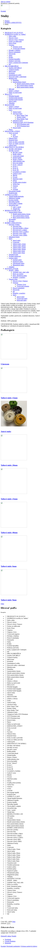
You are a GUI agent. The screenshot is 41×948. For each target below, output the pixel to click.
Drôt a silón (12, 36)
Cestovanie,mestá (18, 156)
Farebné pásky (17, 260)
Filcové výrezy (13, 38)
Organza (11, 45)
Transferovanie (13, 254)
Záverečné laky (13, 205)
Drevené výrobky (14, 224)
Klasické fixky (13, 140)
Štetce (11, 129)
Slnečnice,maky (18, 179)
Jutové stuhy (13, 101)
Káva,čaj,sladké (18, 163)
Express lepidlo (13, 200)
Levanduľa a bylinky (19, 172)
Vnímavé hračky (14, 69)
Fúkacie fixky (13, 138)
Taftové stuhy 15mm (19, 244)
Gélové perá (12, 145)
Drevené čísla (17, 226)
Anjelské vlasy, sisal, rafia (21, 272)
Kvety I (15, 166)
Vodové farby (17, 112)
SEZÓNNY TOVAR (11, 268)
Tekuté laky (16, 209)
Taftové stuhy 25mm (19, 247)
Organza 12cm (17, 47)
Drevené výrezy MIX (19, 233)
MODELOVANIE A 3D (12, 210)
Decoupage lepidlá (14, 191)
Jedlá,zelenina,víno (19, 161)
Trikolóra (12, 103)
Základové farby (18, 121)
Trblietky (11, 267)
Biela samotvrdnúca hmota (25, 87)
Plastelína (16, 80)
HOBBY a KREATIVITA (13, 22)
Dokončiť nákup (6, 936)
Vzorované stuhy (22, 298)
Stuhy (10, 55)
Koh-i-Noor (12, 43)
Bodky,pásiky (17, 154)
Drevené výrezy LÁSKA (21, 231)
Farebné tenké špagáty (16, 98)
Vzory (15, 187)
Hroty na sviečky (18, 274)
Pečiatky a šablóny (14, 50)
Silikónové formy (14, 237)
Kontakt (3, 11)
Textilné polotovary (15, 256)
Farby (10, 110)
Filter (13, 921)
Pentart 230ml (21, 117)
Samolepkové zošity (15, 75)
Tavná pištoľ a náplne (15, 203)
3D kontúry (12, 219)
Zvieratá (15, 189)
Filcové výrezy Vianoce (16, 40)
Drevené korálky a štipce (20, 228)
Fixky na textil (13, 133)
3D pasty (11, 221)
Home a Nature (17, 159)
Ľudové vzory (17, 173)
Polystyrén (12, 54)
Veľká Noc (16, 184)
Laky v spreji (17, 207)
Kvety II (15, 168)
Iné (10, 64)
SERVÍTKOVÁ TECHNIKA (14, 147)
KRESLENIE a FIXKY (12, 131)
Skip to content (5, 1)
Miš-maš (11, 89)
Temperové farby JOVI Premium (23, 122)
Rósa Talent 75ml (22, 115)
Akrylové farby (17, 113)
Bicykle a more (17, 152)
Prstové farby (17, 128)
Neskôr (14, 936)
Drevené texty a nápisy (20, 230)
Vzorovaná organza (19, 48)
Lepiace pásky (13, 258)
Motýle (15, 175)
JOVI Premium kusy (23, 126)
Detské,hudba (17, 157)
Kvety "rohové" (18, 165)
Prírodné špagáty (14, 96)
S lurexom (16, 242)
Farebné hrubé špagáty (16, 99)
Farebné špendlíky (14, 59)
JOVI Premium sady (23, 124)
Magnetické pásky (18, 265)
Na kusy (15, 136)
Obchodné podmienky (13, 946)
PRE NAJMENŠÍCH (11, 66)
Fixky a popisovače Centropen (18, 62)
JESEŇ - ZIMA (14, 270)
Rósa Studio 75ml (22, 119)
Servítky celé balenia (15, 149)
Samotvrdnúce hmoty (19, 82)
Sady (14, 135)
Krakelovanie (13, 193)
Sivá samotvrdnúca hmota (25, 85)
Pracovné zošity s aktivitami (17, 76)
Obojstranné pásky (18, 263)
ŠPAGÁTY (8, 94)
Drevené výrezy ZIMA (20, 235)
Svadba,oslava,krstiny (19, 182)
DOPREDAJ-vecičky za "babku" (15, 34)
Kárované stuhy (22, 300)
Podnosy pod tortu (14, 61)
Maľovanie (12, 71)
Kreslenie (12, 73)
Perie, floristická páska (20, 275)
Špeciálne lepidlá (14, 202)
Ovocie (15, 177)
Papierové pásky (18, 261)
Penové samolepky (15, 52)
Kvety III (16, 170)
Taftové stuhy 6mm (19, 251)
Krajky (11, 57)
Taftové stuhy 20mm (19, 246)
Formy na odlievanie (15, 41)
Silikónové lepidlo (14, 198)
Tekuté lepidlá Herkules (16, 196)
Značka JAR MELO (15, 68)
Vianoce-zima (13, 279)
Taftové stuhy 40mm (19, 249)
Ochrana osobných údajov (29, 946)
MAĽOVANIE (9, 105)
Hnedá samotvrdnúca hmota (25, 84)
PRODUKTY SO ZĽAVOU (14, 32)
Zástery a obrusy (14, 91)
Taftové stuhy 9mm (19, 253)
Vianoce (15, 186)
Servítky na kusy (14, 150)
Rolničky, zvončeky (19, 277)
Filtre (2, 604)
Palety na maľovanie (15, 92)
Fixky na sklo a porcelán (16, 142)
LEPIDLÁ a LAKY (11, 194)
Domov (7, 21)
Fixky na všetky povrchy (16, 143)
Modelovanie (13, 78)
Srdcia (15, 180)
